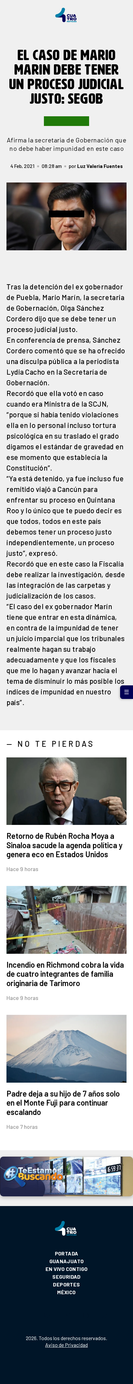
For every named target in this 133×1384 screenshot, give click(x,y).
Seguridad (66, 1277)
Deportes (66, 1284)
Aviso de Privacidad (66, 1345)
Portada (66, 1253)
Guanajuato (66, 1261)
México (66, 1292)
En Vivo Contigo (67, 1269)
